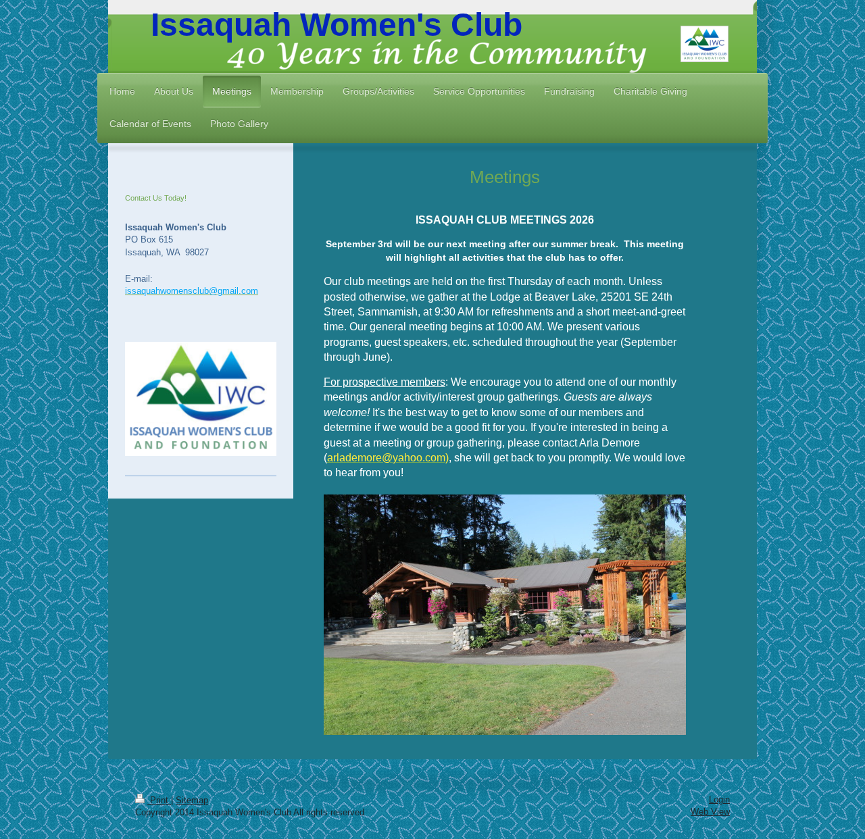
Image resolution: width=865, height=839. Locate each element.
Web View (710, 812)
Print (159, 800)
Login (719, 799)
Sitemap (192, 800)
